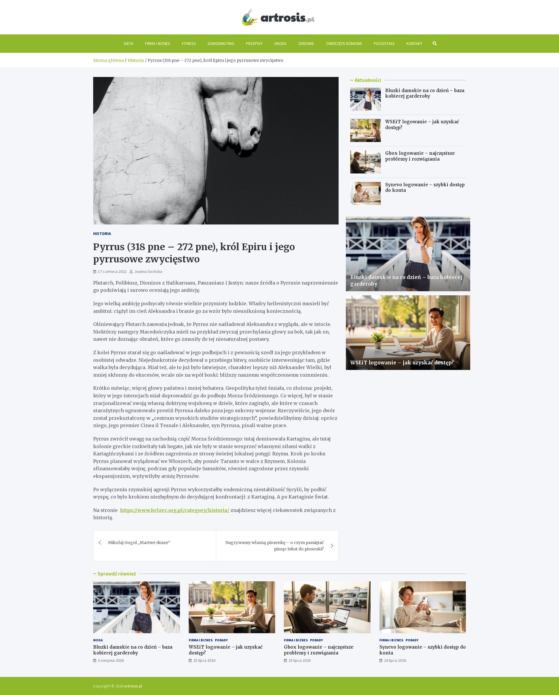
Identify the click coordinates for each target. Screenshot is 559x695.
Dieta (128, 43)
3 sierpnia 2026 (111, 660)
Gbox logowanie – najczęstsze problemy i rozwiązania (420, 156)
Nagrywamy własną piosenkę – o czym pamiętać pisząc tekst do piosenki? (274, 546)
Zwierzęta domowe (344, 43)
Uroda (280, 43)
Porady (221, 640)
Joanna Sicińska (148, 271)
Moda (98, 640)
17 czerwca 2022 (112, 271)
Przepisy (254, 43)
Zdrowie (306, 43)
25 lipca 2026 (204, 660)
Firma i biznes (157, 43)
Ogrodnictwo (221, 43)
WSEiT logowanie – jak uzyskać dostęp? (402, 362)
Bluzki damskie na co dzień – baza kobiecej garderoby (424, 93)
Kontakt (414, 43)
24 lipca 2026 (395, 660)
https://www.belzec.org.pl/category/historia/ (174, 510)
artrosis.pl (133, 686)
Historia (102, 233)
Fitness (189, 43)
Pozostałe (384, 43)
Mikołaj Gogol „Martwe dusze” (139, 542)
